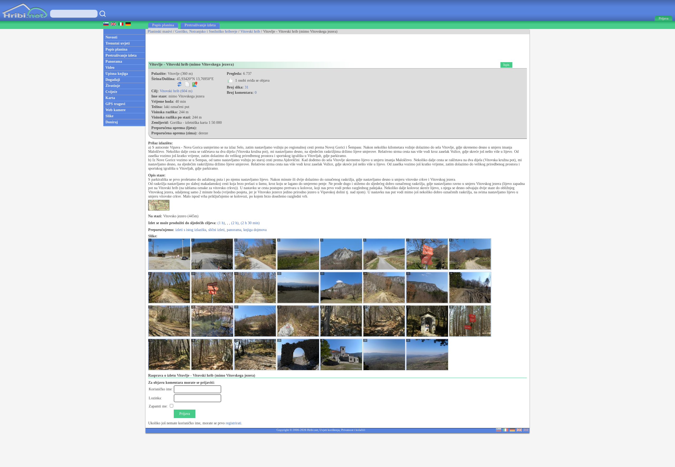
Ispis (506, 65)
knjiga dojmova (255, 230)
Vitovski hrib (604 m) (176, 91)
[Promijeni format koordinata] (179, 86)
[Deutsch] (512, 430)
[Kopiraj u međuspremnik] (187, 86)
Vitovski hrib (250, 31)
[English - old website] (526, 430)
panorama (234, 230)
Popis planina (163, 25)
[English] (519, 430)
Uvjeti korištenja (330, 429)
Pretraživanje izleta (200, 25)
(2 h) (235, 223)
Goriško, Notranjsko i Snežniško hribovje (206, 31)
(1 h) (221, 223)
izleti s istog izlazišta (190, 230)
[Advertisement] (242, 46)
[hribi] (25, 20)
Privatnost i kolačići (353, 429)
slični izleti (216, 230)
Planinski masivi (160, 31)
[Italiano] (505, 430)
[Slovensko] (498, 430)
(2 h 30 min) (250, 223)
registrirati (233, 423)
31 (246, 87)
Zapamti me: (158, 406)
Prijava (184, 414)
